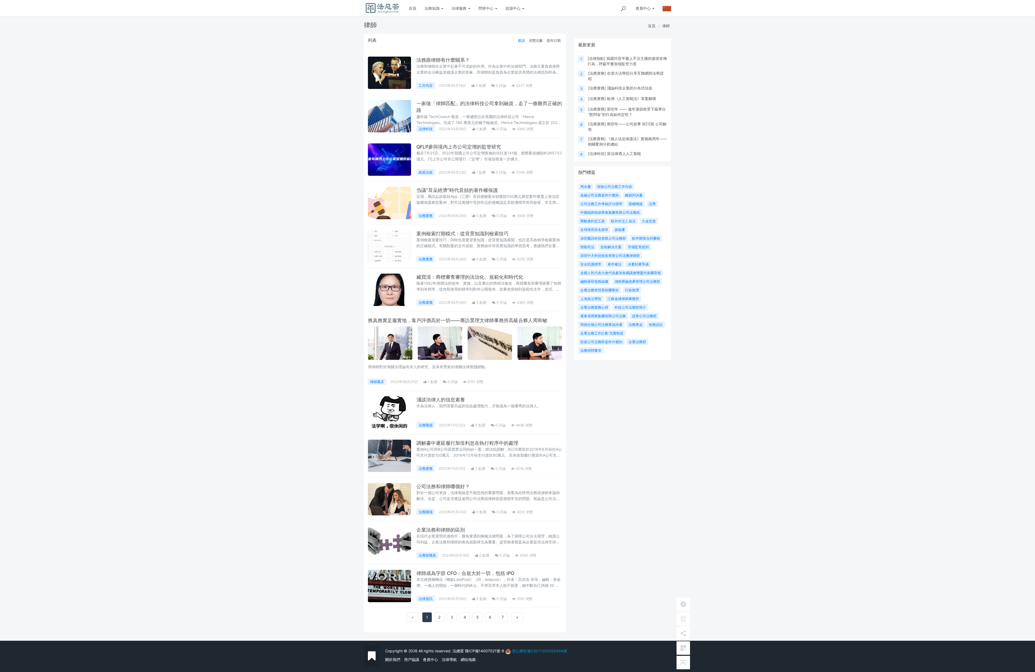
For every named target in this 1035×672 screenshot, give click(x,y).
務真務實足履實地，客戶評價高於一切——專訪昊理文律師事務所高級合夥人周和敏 (457, 320)
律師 (666, 25)
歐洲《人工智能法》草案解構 (631, 98)
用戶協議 (411, 659)
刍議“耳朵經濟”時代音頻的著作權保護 (457, 190)
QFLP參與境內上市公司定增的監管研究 (458, 147)
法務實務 (426, 215)
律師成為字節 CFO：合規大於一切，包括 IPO (465, 573)
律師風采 (377, 382)
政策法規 (426, 172)
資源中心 (513, 8)
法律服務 (459, 8)
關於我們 (392, 659)
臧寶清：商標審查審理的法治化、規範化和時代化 (469, 277)
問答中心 (486, 8)
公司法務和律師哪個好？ (443, 486)
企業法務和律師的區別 (440, 530)
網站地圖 (468, 659)
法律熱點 (596, 58)
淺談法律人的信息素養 (440, 399)
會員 (643, 8)
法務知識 (433, 8)
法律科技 (426, 129)
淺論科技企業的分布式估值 (629, 88)
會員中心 (430, 659)
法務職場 (426, 425)
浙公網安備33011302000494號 (539, 651)
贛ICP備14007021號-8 (485, 651)
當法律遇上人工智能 (624, 153)
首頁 (412, 8)
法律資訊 (426, 599)
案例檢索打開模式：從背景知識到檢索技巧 (462, 233)
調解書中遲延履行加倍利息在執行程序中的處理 (467, 443)
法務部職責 (427, 555)
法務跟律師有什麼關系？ (443, 60)
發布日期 (554, 40)
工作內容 (426, 85)
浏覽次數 (536, 40)
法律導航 (449, 659)
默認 (521, 40)
